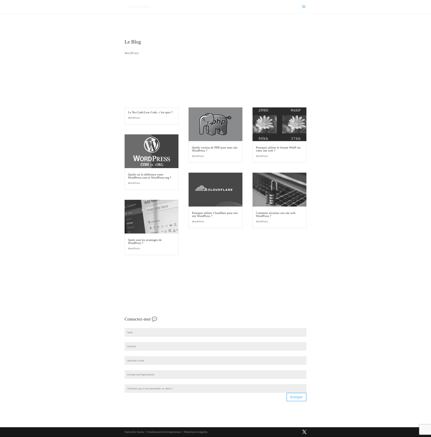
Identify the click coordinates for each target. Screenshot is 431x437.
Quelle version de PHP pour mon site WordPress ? (214, 149)
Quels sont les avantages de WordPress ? (145, 241)
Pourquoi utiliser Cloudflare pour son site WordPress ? (215, 214)
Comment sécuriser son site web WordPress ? (275, 214)
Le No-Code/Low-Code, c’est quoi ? (150, 112)
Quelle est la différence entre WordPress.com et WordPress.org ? (149, 176)
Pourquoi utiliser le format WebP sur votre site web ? (278, 149)
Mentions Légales (196, 432)
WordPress (134, 117)
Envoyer (296, 397)
